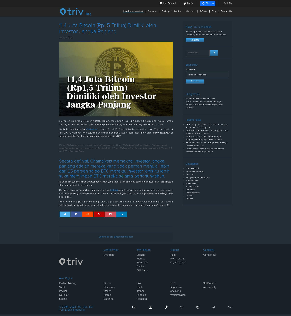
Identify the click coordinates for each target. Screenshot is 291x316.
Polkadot (142, 299)
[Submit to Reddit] (87, 214)
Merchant (142, 262)
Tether (140, 291)
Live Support (169, 3)
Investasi (190, 175)
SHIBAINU (209, 283)
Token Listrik (177, 258)
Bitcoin (108, 283)
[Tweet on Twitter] (65, 214)
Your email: (191, 69)
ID (225, 3)
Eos (139, 283)
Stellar (107, 291)
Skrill (62, 287)
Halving (114, 190)
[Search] (214, 53)
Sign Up (210, 3)
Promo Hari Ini (192, 184)
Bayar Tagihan (178, 262)
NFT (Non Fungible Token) (198, 178)
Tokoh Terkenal (193, 193)
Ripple (107, 295)
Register (195, 40)
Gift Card (190, 11)
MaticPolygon (178, 295)
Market (177, 11)
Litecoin (141, 295)
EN (230, 3)
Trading (189, 196)
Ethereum (109, 287)
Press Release (192, 181)
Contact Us (226, 11)
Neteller (64, 295)
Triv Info (189, 199)
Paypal (63, 291)
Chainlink (175, 291)
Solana (63, 299)
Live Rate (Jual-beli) (133, 11)
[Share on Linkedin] (121, 214)
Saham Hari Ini (192, 187)
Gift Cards (142, 270)
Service (152, 11)
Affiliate (203, 11)
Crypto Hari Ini (192, 169)
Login (190, 3)
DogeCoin (176, 287)
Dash (140, 287)
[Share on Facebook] (76, 214)
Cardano (109, 299)
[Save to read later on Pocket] (110, 214)
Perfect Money (67, 283)
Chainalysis (91, 129)
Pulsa (173, 255)
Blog (214, 11)
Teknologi (190, 190)
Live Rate (109, 255)
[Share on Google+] (99, 214)
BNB (172, 283)
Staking (166, 11)
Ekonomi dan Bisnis (195, 172)
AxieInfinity (209, 287)
